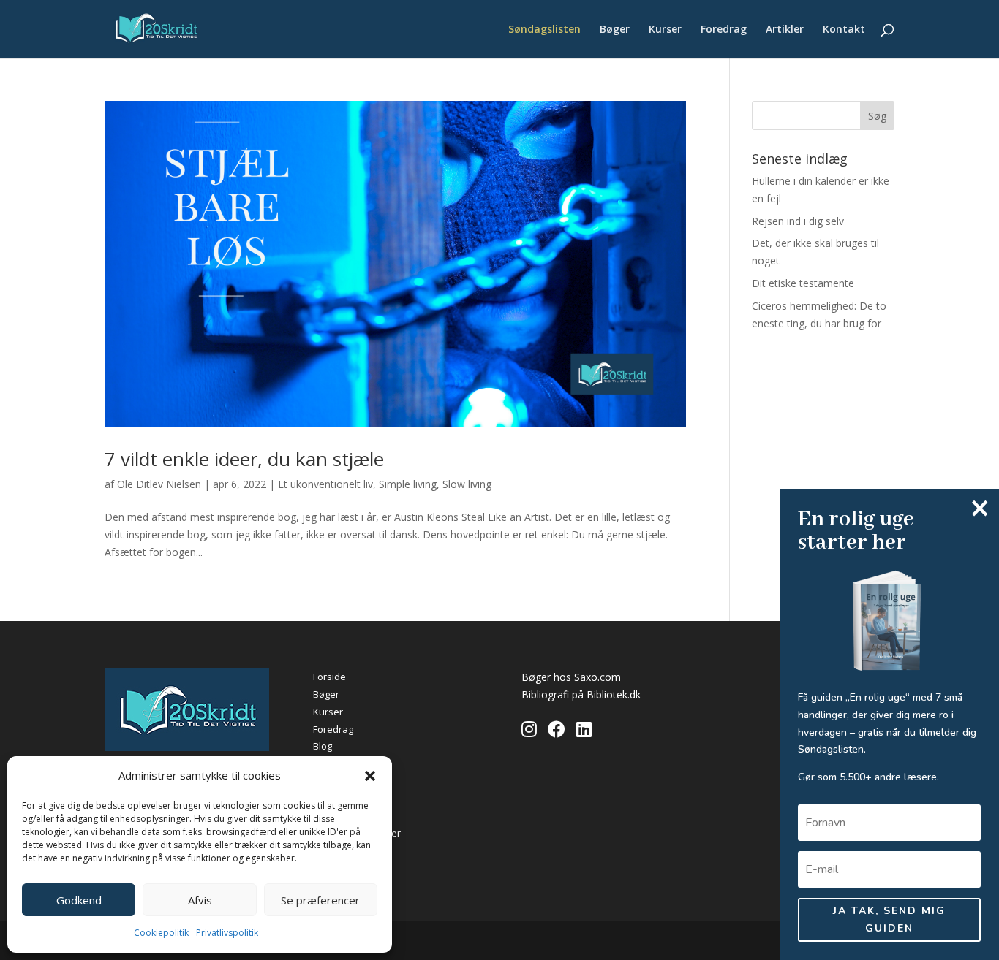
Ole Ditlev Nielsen (159, 484)
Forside (329, 676)
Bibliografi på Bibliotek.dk (581, 694)
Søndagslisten (544, 30)
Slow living (466, 484)
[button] (370, 776)
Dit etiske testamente (803, 283)
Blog (322, 746)
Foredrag (724, 30)
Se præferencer (320, 900)
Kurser (665, 30)
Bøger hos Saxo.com (571, 677)
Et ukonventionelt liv (325, 484)
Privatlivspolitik (227, 932)
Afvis (200, 900)
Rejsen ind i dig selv (798, 221)
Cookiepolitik (161, 932)
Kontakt (844, 30)
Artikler (785, 30)
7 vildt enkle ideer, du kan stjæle (244, 459)
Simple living (408, 484)
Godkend (79, 900)
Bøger (615, 30)
